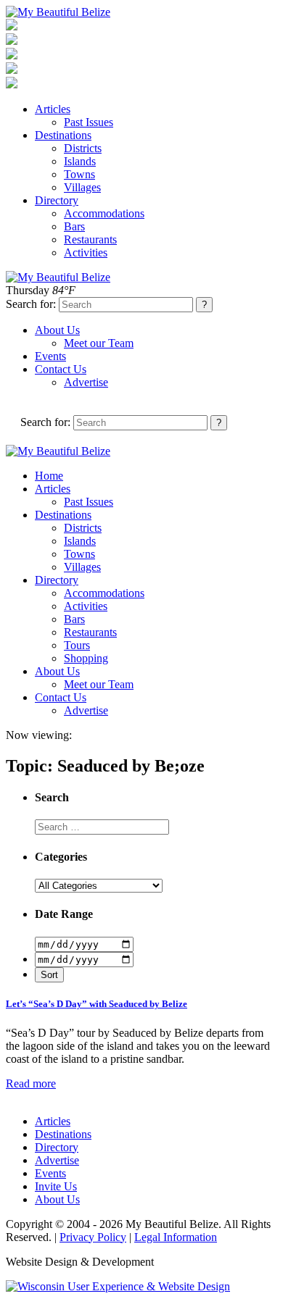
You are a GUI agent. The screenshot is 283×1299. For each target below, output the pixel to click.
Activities (85, 252)
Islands (80, 161)
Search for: (31, 304)
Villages (82, 187)
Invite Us (56, 1186)
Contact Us (60, 369)
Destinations (63, 135)
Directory (56, 200)
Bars (74, 226)
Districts (83, 148)
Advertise (86, 382)
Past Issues (88, 122)
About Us (57, 330)
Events (50, 356)
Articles (52, 109)
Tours (77, 645)
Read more (31, 1083)
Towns (79, 174)
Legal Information (175, 1237)
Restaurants (90, 239)
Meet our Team (99, 343)
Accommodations (104, 213)
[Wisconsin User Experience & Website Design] (118, 1286)
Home (49, 475)
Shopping (86, 658)
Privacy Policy (93, 1237)
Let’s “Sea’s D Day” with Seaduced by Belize (96, 1003)
